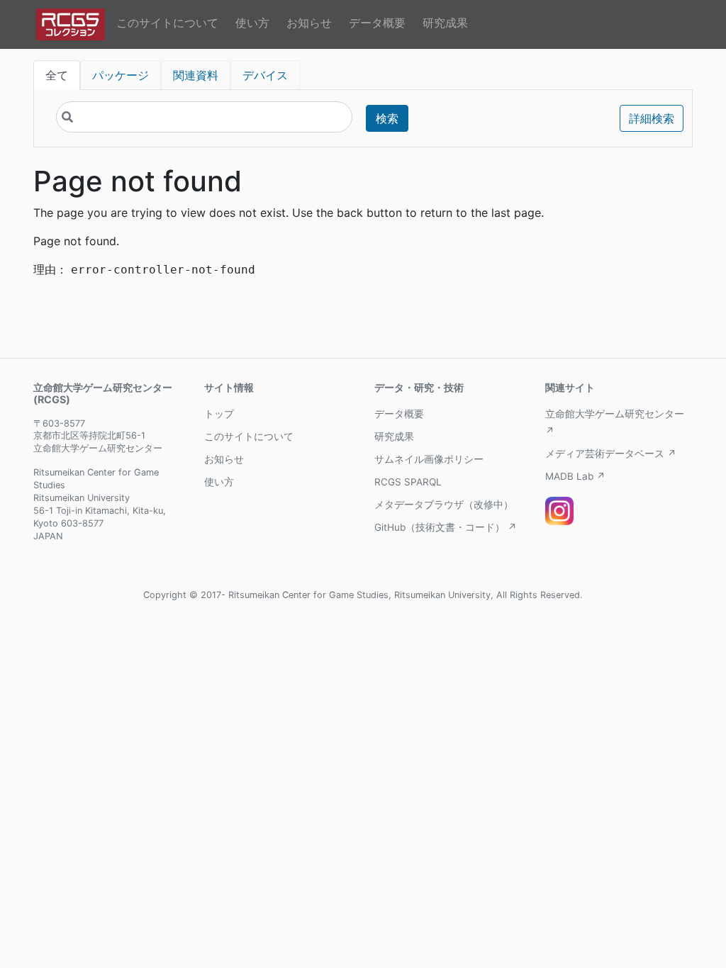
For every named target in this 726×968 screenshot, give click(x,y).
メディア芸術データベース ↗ (610, 453)
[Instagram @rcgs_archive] (559, 511)
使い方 (252, 23)
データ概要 (377, 23)
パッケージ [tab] (120, 75)
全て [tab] (56, 75)
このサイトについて (167, 23)
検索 (387, 118)
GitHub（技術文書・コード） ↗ (445, 527)
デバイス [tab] (265, 75)
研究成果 (445, 23)
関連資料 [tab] (195, 75)
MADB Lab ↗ (575, 476)
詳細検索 (651, 118)
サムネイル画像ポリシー (429, 459)
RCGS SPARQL (408, 482)
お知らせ (309, 23)
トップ (219, 414)
